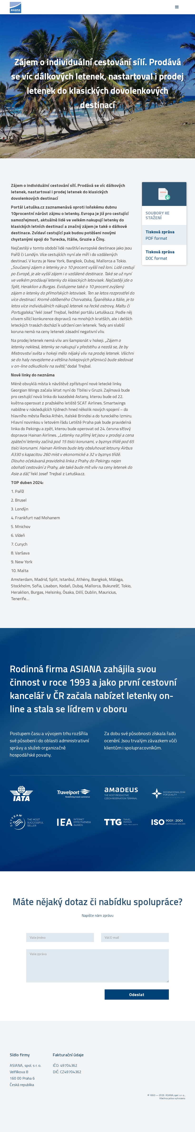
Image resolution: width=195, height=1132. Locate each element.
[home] (90, 7)
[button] (177, 7)
